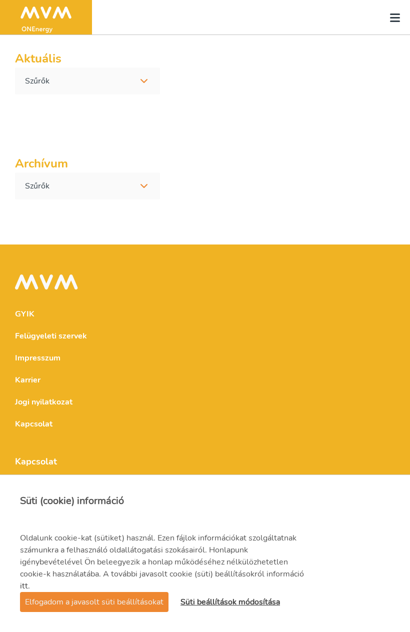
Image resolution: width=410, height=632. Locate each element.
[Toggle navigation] (392, 17)
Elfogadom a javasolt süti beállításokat (94, 602)
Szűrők (37, 81)
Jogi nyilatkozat (43, 402)
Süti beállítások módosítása (230, 602)
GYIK (24, 314)
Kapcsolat (33, 424)
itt (24, 586)
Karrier (27, 380)
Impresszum (37, 358)
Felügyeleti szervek (51, 336)
